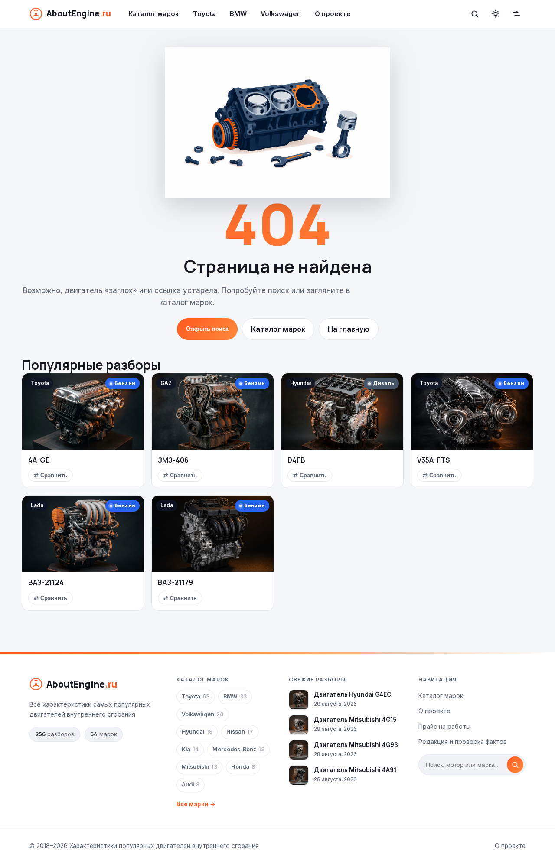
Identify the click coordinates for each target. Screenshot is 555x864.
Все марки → (195, 804)
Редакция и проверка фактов (462, 741)
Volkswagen (281, 14)
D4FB (296, 460)
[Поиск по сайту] (475, 14)
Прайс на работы (444, 726)
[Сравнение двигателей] (516, 14)
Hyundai (197, 731)
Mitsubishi (199, 766)
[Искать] (515, 764)
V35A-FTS (433, 460)
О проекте (333, 14)
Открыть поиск (207, 329)
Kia (190, 749)
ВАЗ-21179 (175, 582)
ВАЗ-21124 (46, 582)
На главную (348, 329)
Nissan (239, 731)
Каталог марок (153, 14)
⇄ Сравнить (50, 475)
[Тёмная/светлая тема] (495, 14)
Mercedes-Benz (238, 749)
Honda (243, 766)
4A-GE (38, 460)
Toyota (204, 14)
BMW (238, 14)
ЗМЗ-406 (173, 460)
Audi (190, 784)
